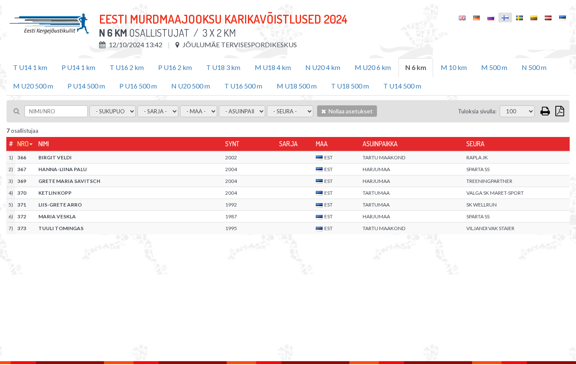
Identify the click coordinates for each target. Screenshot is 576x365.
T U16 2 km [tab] (127, 67)
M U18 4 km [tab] (273, 67)
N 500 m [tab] (534, 67)
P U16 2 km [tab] (175, 67)
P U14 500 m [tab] (86, 86)
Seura (475, 144)
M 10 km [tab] (454, 67)
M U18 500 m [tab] (297, 86)
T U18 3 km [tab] (223, 67)
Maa (322, 144)
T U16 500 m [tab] (243, 86)
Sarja (288, 144)
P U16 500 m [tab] (138, 86)
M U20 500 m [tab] (33, 86)
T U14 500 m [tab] (402, 86)
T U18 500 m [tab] (350, 86)
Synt (232, 144)
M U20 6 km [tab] (373, 67)
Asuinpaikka (380, 144)
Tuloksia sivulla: (477, 111)
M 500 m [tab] (494, 67)
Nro (23, 144)
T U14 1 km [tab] (30, 67)
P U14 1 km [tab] (78, 67)
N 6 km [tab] (415, 67)
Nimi (43, 144)
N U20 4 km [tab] (322, 67)
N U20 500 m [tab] (190, 86)
